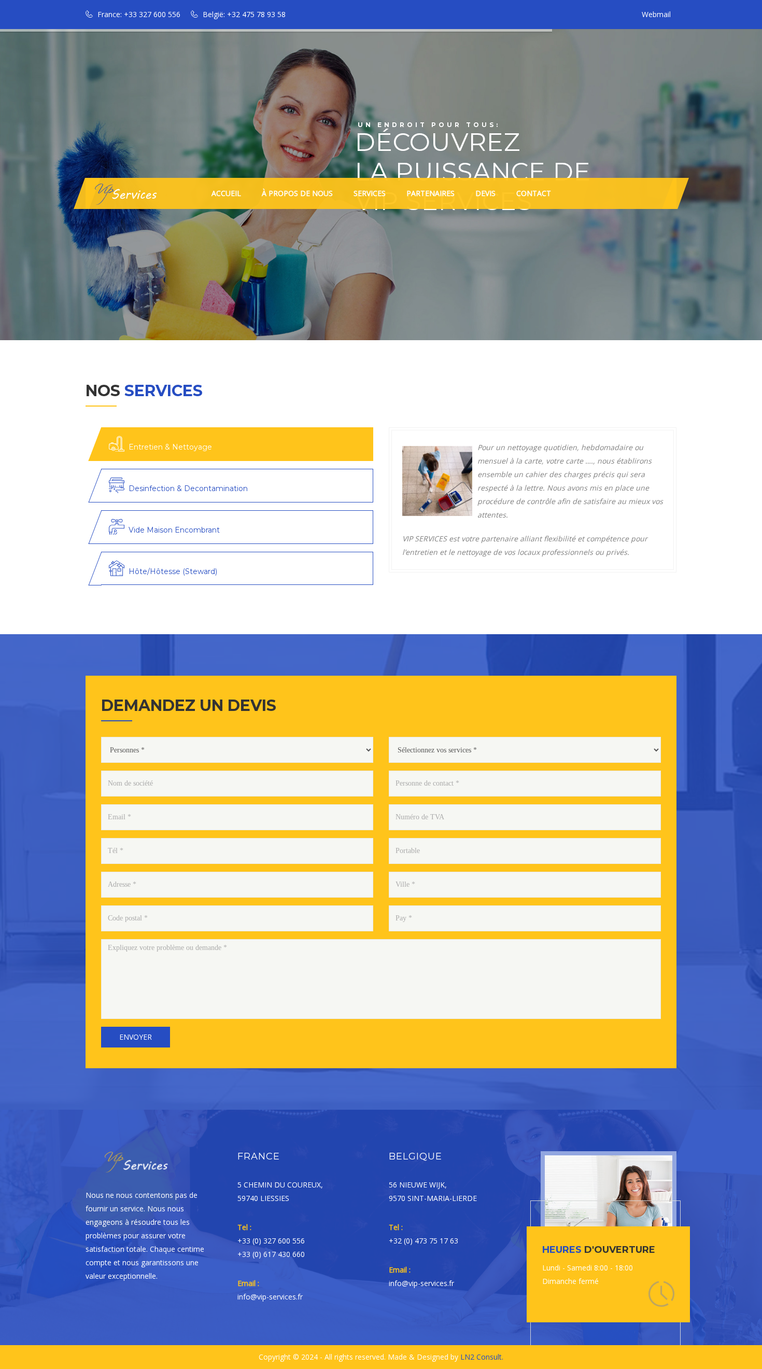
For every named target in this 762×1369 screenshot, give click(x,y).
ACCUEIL (226, 193)
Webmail (656, 14)
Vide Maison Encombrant (174, 530)
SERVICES (370, 193)
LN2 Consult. (481, 1357)
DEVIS (485, 193)
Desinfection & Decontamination (188, 488)
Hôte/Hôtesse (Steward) (173, 571)
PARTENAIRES (430, 193)
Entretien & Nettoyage (170, 447)
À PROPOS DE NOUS (297, 193)
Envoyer (135, 1037)
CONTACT (533, 193)
